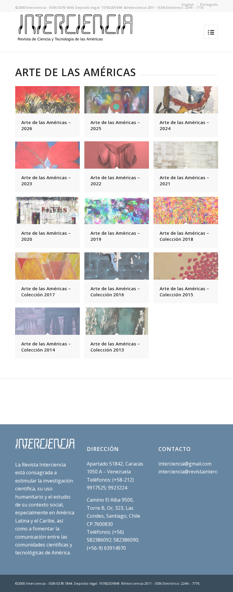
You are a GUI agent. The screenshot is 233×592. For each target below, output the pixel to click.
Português (209, 4)
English (188, 4)
